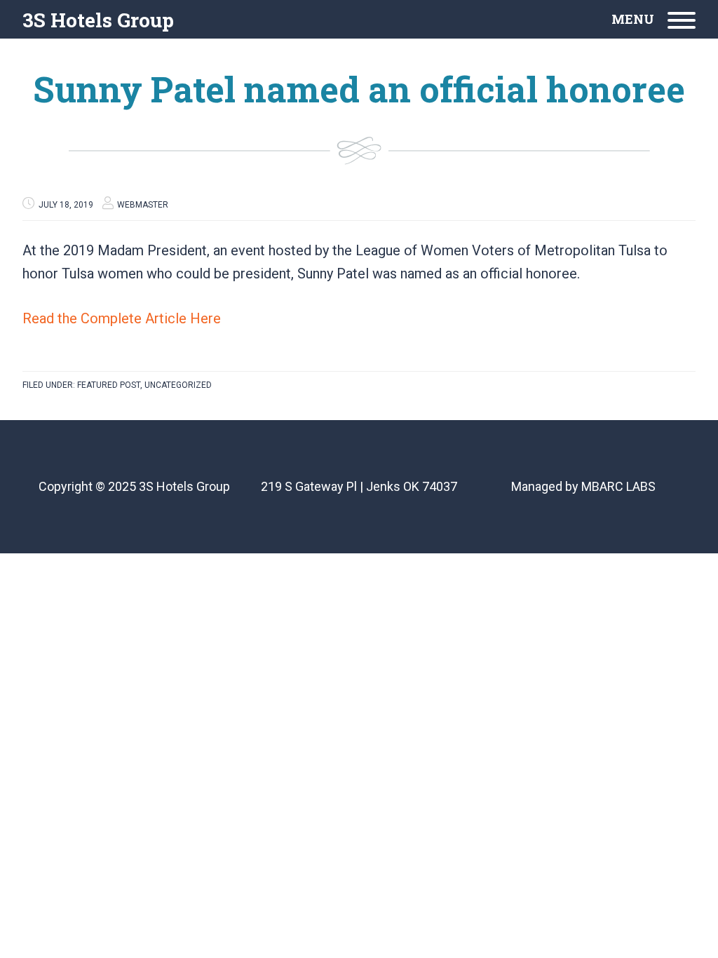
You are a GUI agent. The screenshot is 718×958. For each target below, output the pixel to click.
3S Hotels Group (98, 20)
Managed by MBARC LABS (583, 486)
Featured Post (108, 385)
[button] (653, 19)
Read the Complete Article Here (121, 318)
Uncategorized (178, 385)
